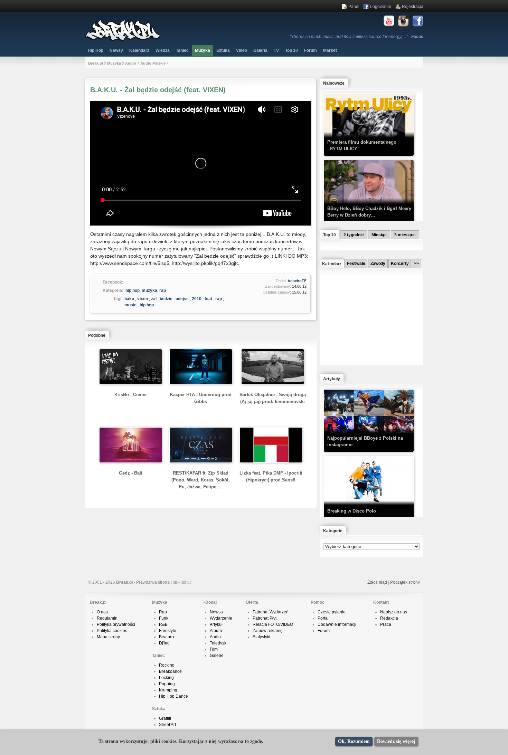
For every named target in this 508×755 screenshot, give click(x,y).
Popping (167, 683)
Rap (163, 612)
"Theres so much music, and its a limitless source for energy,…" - (356, 36)
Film (214, 649)
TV (276, 50)
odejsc (182, 298)
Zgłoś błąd (377, 582)
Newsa (216, 612)
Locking (166, 677)
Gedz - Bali (130, 473)
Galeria (260, 50)
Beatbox (167, 636)
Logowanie (380, 6)
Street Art (167, 724)
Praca (385, 624)
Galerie (217, 655)
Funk (163, 618)
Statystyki (261, 636)
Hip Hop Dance (173, 696)
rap (162, 290)
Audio (130, 63)
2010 (196, 298)
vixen (142, 298)
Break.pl (95, 63)
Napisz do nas (393, 612)
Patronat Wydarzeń (271, 612)
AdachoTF (297, 281)
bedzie (166, 298)
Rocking (167, 665)
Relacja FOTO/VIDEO (273, 624)
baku (129, 298)
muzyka (149, 290)
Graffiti (165, 718)
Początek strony (405, 582)
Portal (323, 618)
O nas (102, 612)
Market (330, 50)
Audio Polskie (153, 63)
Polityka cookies (112, 630)
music (130, 305)
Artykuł (216, 624)
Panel (353, 6)
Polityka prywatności (116, 624)
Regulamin (107, 618)
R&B (163, 624)
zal (154, 298)
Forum (324, 630)
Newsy (116, 50)
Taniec (182, 50)
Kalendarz (139, 50)
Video (241, 50)
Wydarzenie (221, 618)
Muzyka (202, 50)
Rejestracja (412, 6)
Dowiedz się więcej (396, 741)
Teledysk (218, 643)
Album (216, 630)
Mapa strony (108, 636)
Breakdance (170, 671)
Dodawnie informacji (337, 624)
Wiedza (163, 50)
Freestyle (167, 630)
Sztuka (223, 50)
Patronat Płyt (264, 618)
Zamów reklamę (268, 630)
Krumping (168, 690)
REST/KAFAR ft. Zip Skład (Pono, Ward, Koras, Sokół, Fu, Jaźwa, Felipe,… (200, 479)
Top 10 (291, 50)
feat (208, 298)
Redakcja (389, 618)
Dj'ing (164, 643)
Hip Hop (95, 50)
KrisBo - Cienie (130, 394)
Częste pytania (332, 612)
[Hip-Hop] (123, 40)
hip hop (132, 290)
